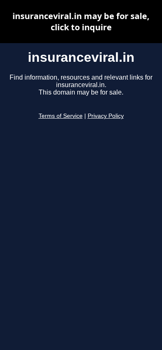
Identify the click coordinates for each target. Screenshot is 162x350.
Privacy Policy (106, 116)
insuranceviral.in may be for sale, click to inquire (81, 21)
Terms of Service (61, 116)
